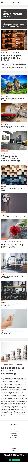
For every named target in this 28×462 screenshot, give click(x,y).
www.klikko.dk (15, 437)
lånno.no (9, 378)
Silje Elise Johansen (18, 364)
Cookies (14, 452)
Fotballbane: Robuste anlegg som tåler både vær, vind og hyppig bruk (12, 14)
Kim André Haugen (15, 52)
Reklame (14, 448)
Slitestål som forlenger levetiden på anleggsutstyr (11, 304)
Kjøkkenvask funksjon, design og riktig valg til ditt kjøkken (13, 277)
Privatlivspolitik (16, 460)
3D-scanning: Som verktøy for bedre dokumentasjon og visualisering (10, 158)
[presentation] (25, 231)
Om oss (14, 450)
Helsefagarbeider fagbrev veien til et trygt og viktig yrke (13, 25)
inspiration (5, 11)
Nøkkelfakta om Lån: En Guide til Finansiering (13, 370)
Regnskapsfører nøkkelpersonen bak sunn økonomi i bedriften (13, 127)
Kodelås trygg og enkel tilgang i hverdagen (13, 216)
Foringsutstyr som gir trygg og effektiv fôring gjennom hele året (12, 99)
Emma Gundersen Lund (15, 241)
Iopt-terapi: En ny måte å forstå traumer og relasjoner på (13, 332)
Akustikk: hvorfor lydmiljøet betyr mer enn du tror (13, 189)
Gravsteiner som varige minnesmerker (12, 245)
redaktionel (4, 361)
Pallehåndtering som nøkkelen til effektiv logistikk (11, 57)
